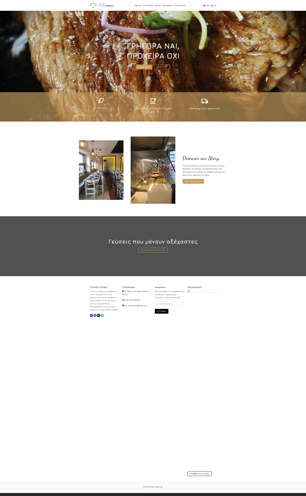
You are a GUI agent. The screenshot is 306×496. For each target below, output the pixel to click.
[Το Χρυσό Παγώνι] (102, 5)
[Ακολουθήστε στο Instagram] (95, 315)
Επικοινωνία (179, 5)
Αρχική (138, 5)
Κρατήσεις (167, 5)
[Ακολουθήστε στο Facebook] (91, 315)
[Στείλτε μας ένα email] (98, 315)
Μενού (158, 5)
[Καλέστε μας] (102, 315)
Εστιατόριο (148, 5)
